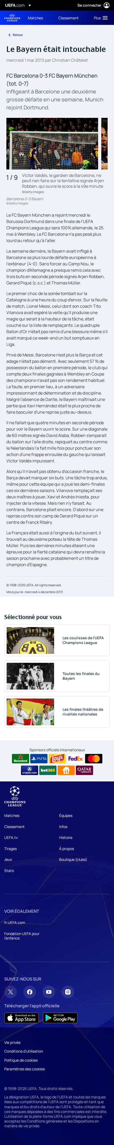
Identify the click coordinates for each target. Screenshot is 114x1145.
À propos (66, 848)
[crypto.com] (29, 770)
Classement (14, 826)
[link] (35, 18)
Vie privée (12, 1042)
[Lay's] (57, 758)
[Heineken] (20, 758)
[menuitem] (38, 18)
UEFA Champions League (12, 17)
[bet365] (47, 770)
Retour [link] (18, 35)
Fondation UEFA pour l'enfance (22, 936)
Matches (11, 815)
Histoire (65, 837)
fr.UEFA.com (14, 922)
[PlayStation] (38, 758)
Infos (63, 826)
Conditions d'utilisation (23, 1051)
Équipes (65, 815)
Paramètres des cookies (24, 1068)
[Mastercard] (93, 758)
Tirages (10, 848)
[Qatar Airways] (84, 770)
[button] (99, 18)
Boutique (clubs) (73, 859)
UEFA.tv (11, 837)
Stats (9, 870)
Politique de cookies (21, 1060)
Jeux (8, 859)
